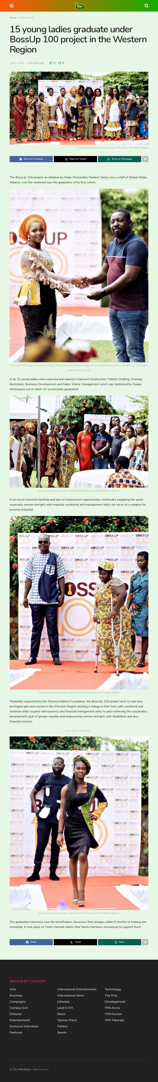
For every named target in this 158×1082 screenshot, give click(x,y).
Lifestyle (63, 1002)
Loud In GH (65, 1008)
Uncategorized (115, 1002)
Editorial (16, 1014)
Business (16, 995)
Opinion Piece (67, 1020)
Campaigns (18, 1002)
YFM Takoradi (26, 17)
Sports (61, 1032)
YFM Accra (112, 1008)
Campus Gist (19, 1008)
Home (13, 17)
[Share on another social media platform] (145, 159)
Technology (113, 989)
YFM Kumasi (113, 1014)
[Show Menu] (11, 6)
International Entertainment (76, 989)
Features (16, 1032)
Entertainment (20, 1020)
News (61, 1014)
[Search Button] (146, 6)
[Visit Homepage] (79, 6)
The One (111, 995)
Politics (62, 1026)
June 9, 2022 (17, 63)
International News (70, 995)
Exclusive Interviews (24, 1026)
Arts (13, 989)
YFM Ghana (24, 1069)
